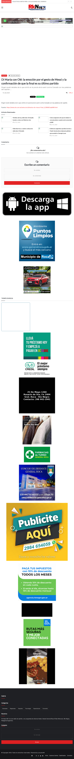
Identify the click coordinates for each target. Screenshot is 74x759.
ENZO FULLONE (16, 1)
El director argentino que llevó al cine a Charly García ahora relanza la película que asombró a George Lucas (60, 131)
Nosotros (4, 714)
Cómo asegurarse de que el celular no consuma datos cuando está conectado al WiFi (61, 120)
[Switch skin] (72, 8)
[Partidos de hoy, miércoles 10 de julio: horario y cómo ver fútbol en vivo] (6, 119)
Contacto (4, 725)
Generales (4, 708)
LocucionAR (41, 752)
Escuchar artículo (14, 75)
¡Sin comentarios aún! (37, 150)
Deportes (4, 75)
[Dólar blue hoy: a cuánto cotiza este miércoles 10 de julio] (6, 130)
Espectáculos (36, 708)
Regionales (13, 708)
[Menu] (2, 8)
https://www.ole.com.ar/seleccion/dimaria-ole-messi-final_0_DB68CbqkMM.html (32, 107)
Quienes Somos (53, 755)
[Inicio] (37, 7)
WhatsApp (40, 96)
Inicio (46, 755)
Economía (45, 708)
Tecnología (28, 708)
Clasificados (62, 755)
